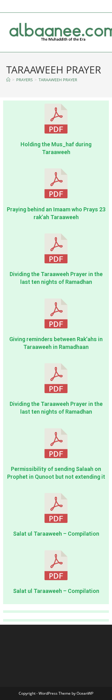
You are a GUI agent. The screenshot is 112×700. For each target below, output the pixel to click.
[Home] (8, 79)
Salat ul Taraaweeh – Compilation (56, 533)
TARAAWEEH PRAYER (58, 79)
